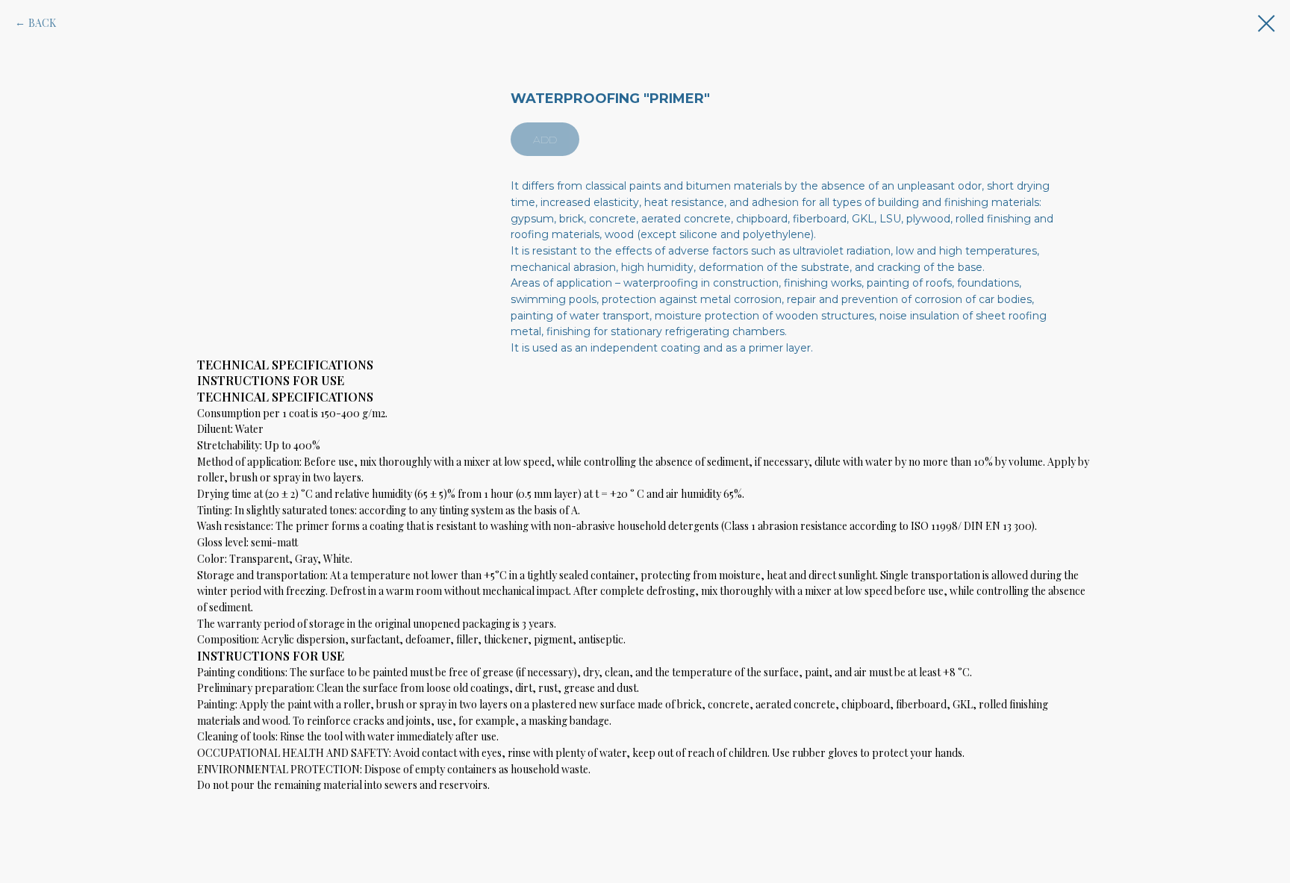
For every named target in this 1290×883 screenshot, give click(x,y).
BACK (42, 23)
